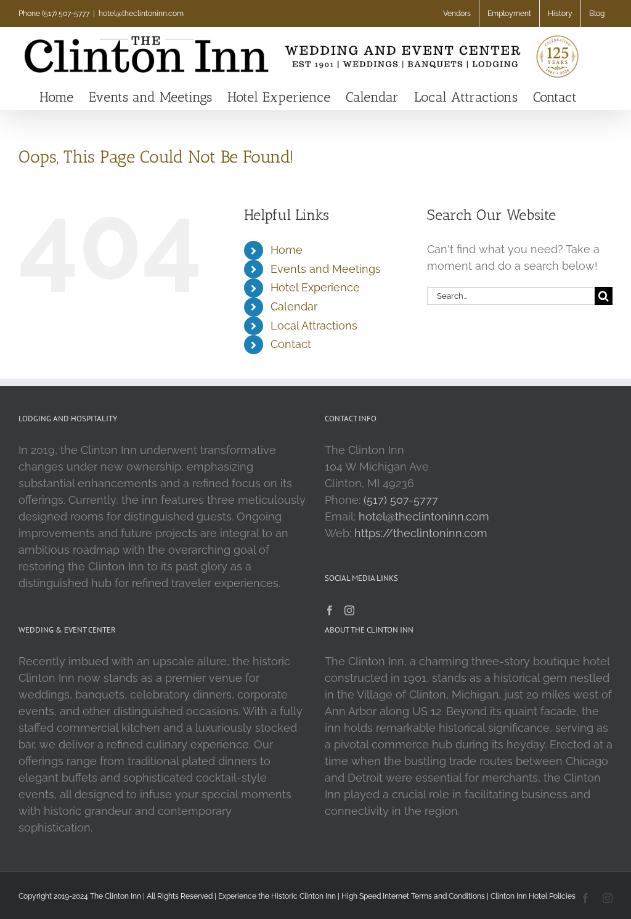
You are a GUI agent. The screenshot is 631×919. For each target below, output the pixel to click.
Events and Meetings (326, 268)
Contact (291, 344)
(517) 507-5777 (401, 499)
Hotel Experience (315, 287)
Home (287, 249)
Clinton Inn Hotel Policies (533, 896)
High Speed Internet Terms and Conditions (413, 896)
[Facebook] (330, 610)
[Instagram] (349, 610)
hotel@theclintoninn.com (141, 13)
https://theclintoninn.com (420, 533)
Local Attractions (314, 325)
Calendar (294, 306)
